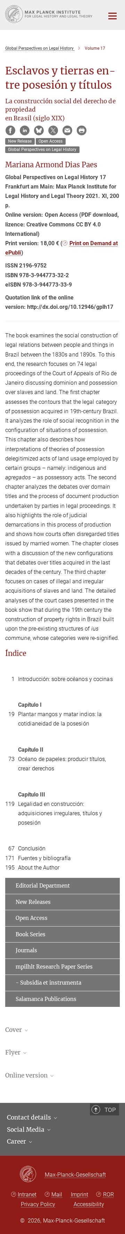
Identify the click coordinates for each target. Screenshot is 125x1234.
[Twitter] (53, 130)
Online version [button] (27, 1075)
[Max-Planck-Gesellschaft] (32, 1174)
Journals (26, 950)
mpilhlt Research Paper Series (54, 966)
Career (17, 1141)
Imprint (79, 1194)
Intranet (27, 1194)
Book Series (30, 934)
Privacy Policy (38, 1204)
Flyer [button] (13, 1052)
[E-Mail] (67, 130)
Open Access (32, 918)
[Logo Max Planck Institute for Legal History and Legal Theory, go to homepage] (49, 14)
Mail (56, 1194)
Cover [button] (14, 1029)
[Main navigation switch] (112, 16)
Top (110, 1109)
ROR (108, 1194)
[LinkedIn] (24, 130)
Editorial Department (43, 885)
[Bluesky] (39, 130)
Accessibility (89, 1204)
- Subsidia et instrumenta (48, 982)
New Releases (33, 902)
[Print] (81, 130)
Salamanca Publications (46, 999)
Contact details (29, 1117)
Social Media (26, 1129)
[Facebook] (10, 130)
